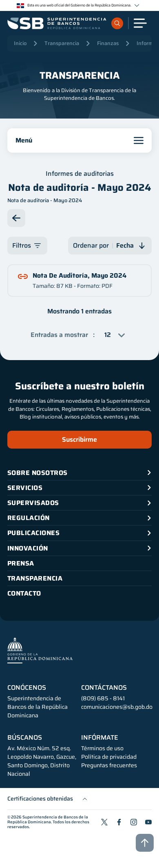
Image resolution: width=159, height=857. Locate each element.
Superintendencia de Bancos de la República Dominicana (47, 819)
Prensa (20, 563)
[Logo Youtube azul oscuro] (148, 822)
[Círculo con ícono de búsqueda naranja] (117, 23)
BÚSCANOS (24, 738)
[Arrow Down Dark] (16, 218)
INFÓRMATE (99, 738)
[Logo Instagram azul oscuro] (133, 822)
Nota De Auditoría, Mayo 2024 (79, 275)
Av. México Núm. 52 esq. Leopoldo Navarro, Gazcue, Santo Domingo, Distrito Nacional (41, 761)
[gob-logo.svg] (40, 650)
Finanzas (108, 43)
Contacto (24, 593)
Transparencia (61, 43)
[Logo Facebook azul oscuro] (119, 822)
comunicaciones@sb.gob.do (116, 706)
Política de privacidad (109, 757)
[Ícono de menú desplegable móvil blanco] (140, 23)
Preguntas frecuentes (109, 765)
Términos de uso (102, 748)
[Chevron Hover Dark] (136, 5)
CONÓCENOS (26, 688)
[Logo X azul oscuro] (104, 822)
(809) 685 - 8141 (103, 698)
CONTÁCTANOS (104, 688)
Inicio (20, 43)
